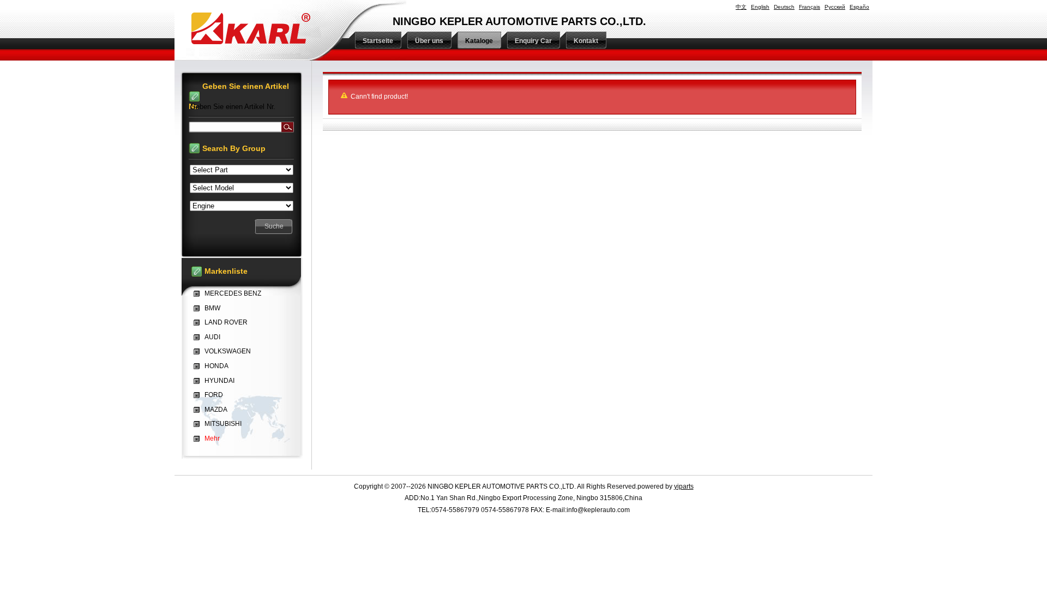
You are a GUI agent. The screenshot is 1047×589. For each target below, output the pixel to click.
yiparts (684, 486)
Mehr (212, 438)
